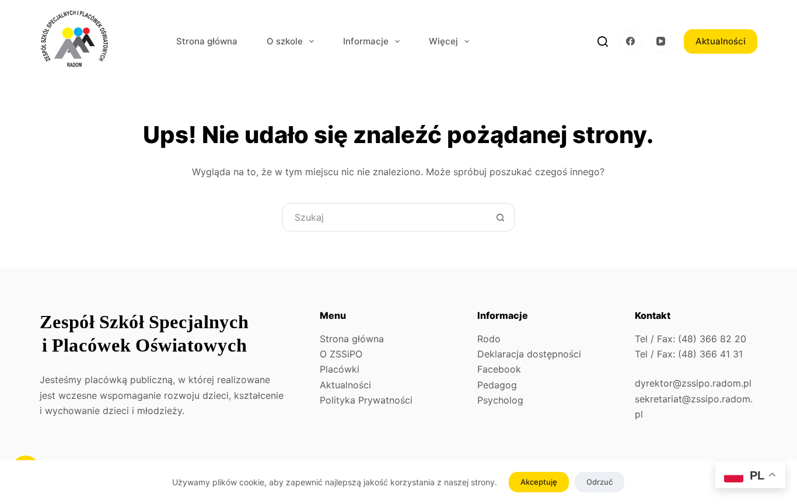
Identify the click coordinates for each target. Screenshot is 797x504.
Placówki (339, 369)
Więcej (443, 41)
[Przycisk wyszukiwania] (500, 217)
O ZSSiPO (341, 354)
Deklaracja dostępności (529, 354)
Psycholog (500, 400)
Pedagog (497, 385)
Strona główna (206, 41)
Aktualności (720, 41)
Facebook (499, 369)
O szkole (285, 41)
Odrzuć (599, 481)
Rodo (489, 339)
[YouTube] (661, 41)
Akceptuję (538, 481)
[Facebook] (631, 41)
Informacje (366, 41)
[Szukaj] (602, 41)
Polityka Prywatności (366, 400)
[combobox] (385, 217)
